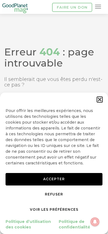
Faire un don (72, 7)
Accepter (54, 179)
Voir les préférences (54, 209)
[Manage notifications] (95, 221)
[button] (99, 99)
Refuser (54, 194)
